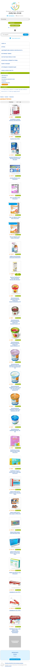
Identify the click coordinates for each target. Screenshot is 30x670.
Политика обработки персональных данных (14, 663)
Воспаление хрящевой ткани (8, 79)
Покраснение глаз (6, 82)
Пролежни (4, 77)
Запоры (15, 654)
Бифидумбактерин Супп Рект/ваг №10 (15, 532)
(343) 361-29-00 (15, 13)
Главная (2, 96)
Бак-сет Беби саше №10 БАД (15, 198)
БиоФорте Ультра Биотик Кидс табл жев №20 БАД (15, 472)
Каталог (6, 96)
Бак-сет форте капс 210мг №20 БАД (15, 237)
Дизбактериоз (15, 652)
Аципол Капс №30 (15, 138)
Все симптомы (5, 84)
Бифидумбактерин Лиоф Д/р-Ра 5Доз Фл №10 (15, 493)
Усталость (4, 80)
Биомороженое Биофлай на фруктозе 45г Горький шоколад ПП (15, 366)
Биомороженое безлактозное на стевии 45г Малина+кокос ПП (15, 321)
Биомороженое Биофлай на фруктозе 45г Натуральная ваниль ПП (15, 388)
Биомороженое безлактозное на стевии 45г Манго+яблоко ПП (15, 344)
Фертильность (5, 75)
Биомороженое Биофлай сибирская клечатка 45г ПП (15, 409)
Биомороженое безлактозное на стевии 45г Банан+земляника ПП (15, 299)
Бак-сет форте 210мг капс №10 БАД (14, 218)
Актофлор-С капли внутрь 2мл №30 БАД (15, 120)
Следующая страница (15, 641)
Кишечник (11, 96)
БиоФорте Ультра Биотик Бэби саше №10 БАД (15, 451)
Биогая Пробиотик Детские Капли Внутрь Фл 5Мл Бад (15, 278)
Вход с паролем (15, 25)
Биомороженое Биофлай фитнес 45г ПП (15, 430)
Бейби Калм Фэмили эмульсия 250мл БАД (15, 257)
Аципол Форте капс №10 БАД (15, 178)
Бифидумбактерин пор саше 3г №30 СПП (15, 513)
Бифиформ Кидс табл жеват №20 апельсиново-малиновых (15, 630)
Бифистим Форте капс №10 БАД (15, 573)
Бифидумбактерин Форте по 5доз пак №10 (15, 553)
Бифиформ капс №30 (15, 610)
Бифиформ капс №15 (15, 592)
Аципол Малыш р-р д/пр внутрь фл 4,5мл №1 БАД (15, 158)
